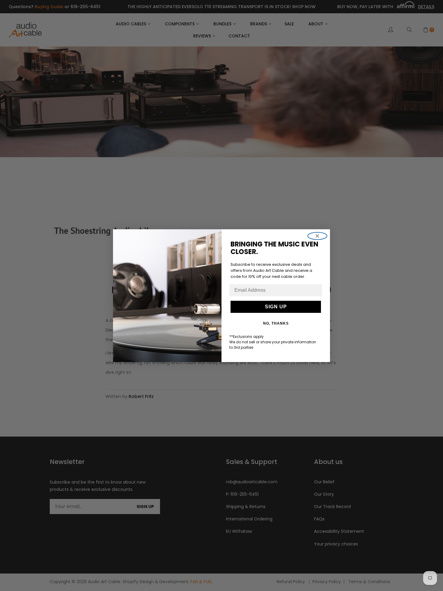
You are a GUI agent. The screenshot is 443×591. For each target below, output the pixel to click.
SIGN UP (276, 306)
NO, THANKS (276, 323)
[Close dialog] (317, 236)
